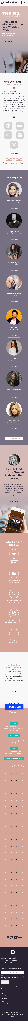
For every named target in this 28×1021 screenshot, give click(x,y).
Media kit (3, 996)
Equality (14, 728)
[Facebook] (2, 963)
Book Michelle (5, 1004)
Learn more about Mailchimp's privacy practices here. (11, 986)
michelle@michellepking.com (9, 960)
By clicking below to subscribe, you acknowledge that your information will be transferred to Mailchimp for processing (12, 977)
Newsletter (4, 998)
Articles (3, 993)
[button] (14, 501)
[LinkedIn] (8, 963)
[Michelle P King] (9, 2)
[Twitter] (5, 963)
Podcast (3, 990)
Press (2, 1001)
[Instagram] (11, 963)
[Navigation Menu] (24, 2)
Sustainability (19, 728)
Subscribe (5, 982)
